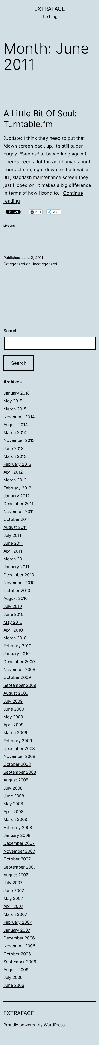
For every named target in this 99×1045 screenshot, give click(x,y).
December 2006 (19, 938)
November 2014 (19, 416)
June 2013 (13, 448)
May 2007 (13, 898)
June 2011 (13, 543)
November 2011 (18, 511)
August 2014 (15, 424)
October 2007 (17, 859)
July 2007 (12, 882)
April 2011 (12, 551)
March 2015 (14, 409)
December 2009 (19, 661)
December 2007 (19, 843)
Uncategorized (44, 263)
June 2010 (13, 614)
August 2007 (15, 874)
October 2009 (17, 677)
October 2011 (16, 519)
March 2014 (15, 432)
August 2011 (15, 527)
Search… (12, 330)
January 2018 (16, 393)
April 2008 (13, 811)
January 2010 (16, 653)
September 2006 (19, 961)
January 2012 (16, 495)
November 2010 (19, 582)
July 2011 (12, 535)
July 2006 (13, 977)
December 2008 (19, 748)
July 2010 (12, 606)
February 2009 (17, 740)
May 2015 (12, 400)
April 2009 (13, 724)
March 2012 (14, 479)
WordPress (54, 1024)
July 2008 (13, 788)
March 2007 (15, 914)
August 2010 (15, 598)
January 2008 (16, 835)
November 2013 (19, 440)
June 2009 (13, 709)
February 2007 (17, 922)
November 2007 (19, 851)
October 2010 (16, 590)
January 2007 (16, 930)
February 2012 (17, 488)
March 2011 (14, 558)
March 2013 (14, 456)
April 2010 (13, 630)
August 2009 (15, 693)
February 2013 (17, 464)
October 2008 (17, 764)
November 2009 (19, 669)
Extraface (49, 9)
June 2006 (13, 985)
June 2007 (13, 890)
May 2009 (13, 716)
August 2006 (15, 969)
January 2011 (16, 566)
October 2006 (17, 953)
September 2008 (19, 772)
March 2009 (15, 732)
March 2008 (15, 819)
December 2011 (18, 503)
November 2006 (19, 945)
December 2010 (18, 574)
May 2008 (13, 803)
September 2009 (19, 685)
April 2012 (13, 472)
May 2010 (12, 622)
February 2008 (17, 827)
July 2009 (13, 701)
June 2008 (13, 795)
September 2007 (19, 867)
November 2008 (19, 756)
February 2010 (17, 645)
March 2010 (14, 637)
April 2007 (13, 906)
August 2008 (15, 780)
